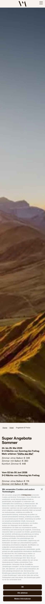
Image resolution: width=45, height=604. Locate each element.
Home (5, 428)
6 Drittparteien (26, 495)
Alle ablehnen (22, 593)
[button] (42, 489)
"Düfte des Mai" (25, 454)
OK (22, 587)
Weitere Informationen (22, 599)
